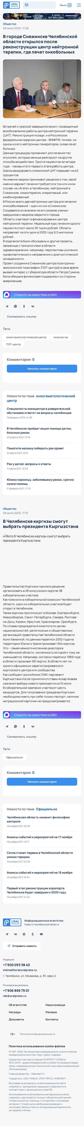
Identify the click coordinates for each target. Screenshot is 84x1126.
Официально (14, 757)
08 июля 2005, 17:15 (15, 513)
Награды (15, 1012)
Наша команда (55, 1005)
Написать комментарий (42, 368)
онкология (61, 337)
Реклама (51, 1012)
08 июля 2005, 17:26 (16, 28)
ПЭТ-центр (13, 344)
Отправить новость (24, 946)
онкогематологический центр (26, 337)
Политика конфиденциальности (37, 1034)
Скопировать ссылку (21, 316)
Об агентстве (18, 1005)
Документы (16, 1019)
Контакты (52, 1019)
